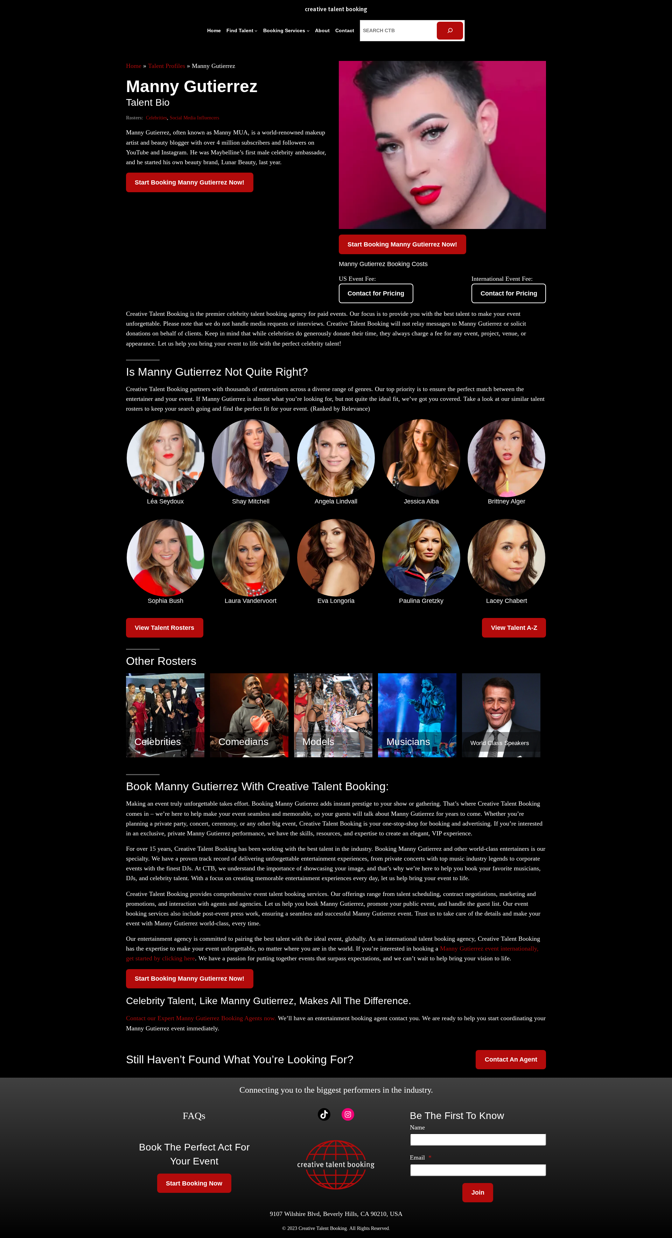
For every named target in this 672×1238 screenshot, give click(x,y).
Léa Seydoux (165, 501)
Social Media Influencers (194, 117)
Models (318, 741)
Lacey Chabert (506, 600)
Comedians (243, 741)
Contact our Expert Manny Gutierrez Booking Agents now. (201, 1018)
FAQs (194, 1115)
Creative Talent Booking (336, 10)
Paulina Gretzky (421, 600)
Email (421, 1157)
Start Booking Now (194, 1183)
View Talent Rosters (164, 627)
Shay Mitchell (251, 501)
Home (133, 65)
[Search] (450, 31)
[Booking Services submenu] (308, 30)
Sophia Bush (165, 600)
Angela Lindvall (336, 501)
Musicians (408, 741)
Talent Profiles (166, 65)
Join (477, 1192)
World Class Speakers (499, 743)
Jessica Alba (421, 501)
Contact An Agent (511, 1059)
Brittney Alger (506, 501)
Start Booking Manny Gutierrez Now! (189, 182)
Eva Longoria (336, 600)
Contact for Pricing (376, 293)
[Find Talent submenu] (256, 30)
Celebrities (156, 117)
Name (417, 1127)
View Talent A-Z (514, 627)
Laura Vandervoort (250, 600)
